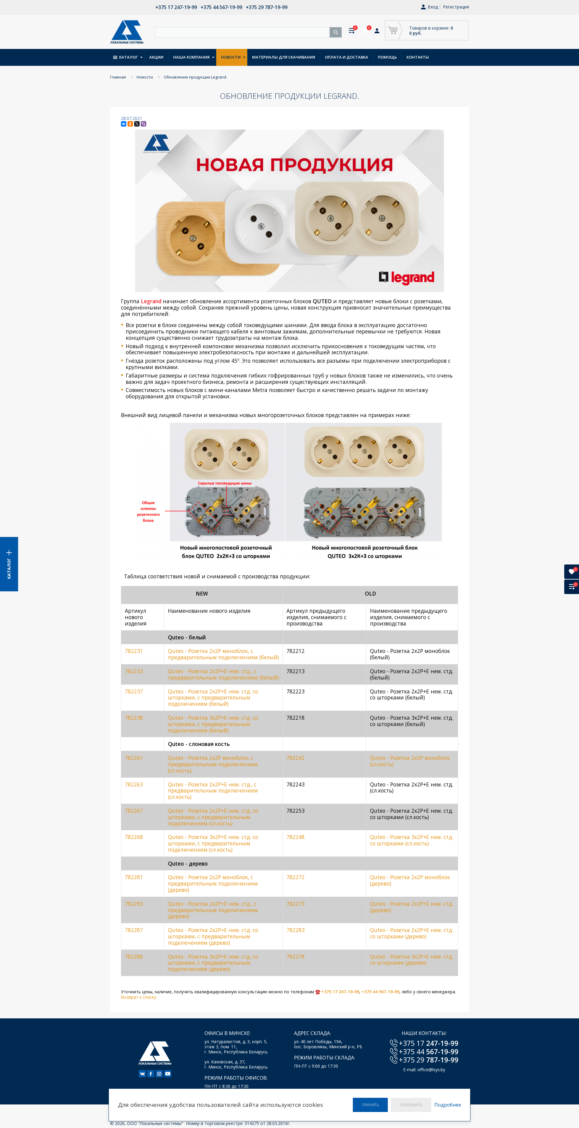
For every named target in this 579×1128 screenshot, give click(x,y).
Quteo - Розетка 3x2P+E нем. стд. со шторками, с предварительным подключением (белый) (213, 724)
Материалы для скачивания (283, 57)
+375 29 (428, 1060)
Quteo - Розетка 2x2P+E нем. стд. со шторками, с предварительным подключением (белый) (213, 698)
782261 (134, 757)
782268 (134, 836)
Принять (370, 1104)
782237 (134, 691)
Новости (231, 57)
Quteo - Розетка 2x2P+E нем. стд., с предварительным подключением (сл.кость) (213, 791)
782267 (134, 810)
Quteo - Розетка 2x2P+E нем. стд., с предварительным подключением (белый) (223, 674)
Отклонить (411, 1104)
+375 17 (428, 1043)
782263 (134, 784)
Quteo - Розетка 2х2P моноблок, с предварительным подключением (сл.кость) (213, 764)
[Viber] (143, 124)
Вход (433, 7)
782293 (134, 903)
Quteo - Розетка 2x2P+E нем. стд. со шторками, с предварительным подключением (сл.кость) (213, 817)
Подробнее (447, 1105)
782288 (134, 956)
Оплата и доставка (346, 57)
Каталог (128, 57)
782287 (134, 930)
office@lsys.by (431, 1069)
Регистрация (456, 7)
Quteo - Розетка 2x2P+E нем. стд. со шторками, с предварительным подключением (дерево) (213, 936)
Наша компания (191, 57)
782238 (134, 717)
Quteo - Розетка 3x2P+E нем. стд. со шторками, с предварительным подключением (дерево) (213, 963)
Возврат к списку (138, 997)
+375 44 (428, 1051)
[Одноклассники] (130, 124)
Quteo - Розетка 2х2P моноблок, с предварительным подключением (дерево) (213, 883)
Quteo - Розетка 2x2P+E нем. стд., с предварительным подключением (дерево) (213, 910)
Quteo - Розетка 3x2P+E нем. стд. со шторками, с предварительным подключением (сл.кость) (213, 843)
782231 (134, 650)
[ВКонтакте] (123, 124)
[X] (137, 124)
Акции (156, 57)
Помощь (387, 57)
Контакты (418, 57)
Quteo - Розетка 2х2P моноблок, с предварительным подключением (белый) (223, 654)
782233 (134, 671)
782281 (134, 877)
